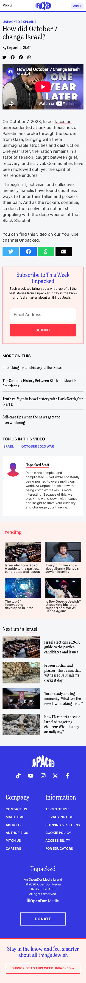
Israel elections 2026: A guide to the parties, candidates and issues (22, 568)
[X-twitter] (55, 776)
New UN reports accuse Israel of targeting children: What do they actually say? (62, 724)
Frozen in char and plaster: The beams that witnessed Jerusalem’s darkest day (62, 673)
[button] (4, 57)
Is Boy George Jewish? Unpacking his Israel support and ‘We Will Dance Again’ (63, 606)
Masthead (15, 817)
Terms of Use (57, 809)
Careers (13, 848)
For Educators (59, 848)
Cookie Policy (58, 833)
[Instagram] (43, 776)
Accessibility (57, 840)
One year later (16, 151)
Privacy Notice (59, 817)
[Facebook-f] (68, 776)
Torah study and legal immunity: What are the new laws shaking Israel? (63, 698)
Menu (7, 5)
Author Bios (17, 833)
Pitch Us (13, 840)
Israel (31, 629)
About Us (14, 825)
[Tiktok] (18, 776)
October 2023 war (37, 446)
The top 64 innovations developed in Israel (19, 604)
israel (8, 446)
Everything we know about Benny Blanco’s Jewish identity (62, 568)
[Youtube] (31, 776)
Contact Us (16, 809)
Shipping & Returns (62, 825)
